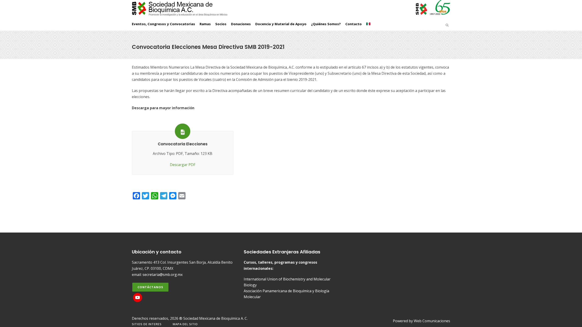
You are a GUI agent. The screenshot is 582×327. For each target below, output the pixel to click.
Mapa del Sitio (185, 324)
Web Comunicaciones (432, 320)
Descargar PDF (182, 164)
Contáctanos (150, 287)
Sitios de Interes (147, 324)
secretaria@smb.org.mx (163, 274)
